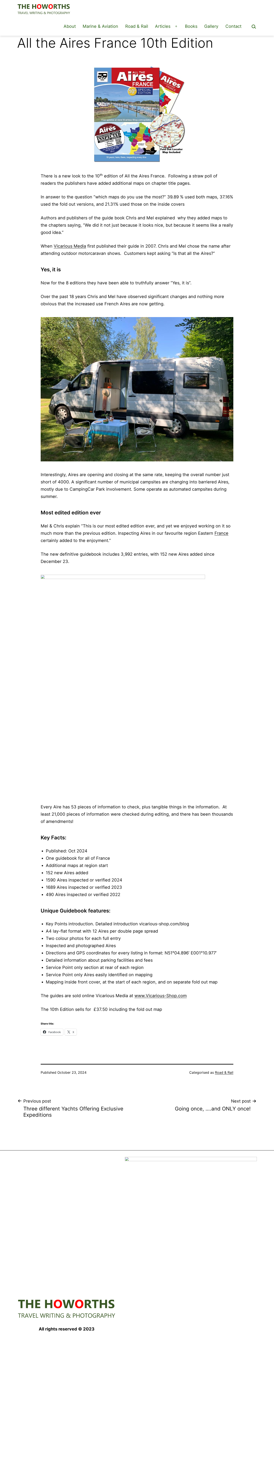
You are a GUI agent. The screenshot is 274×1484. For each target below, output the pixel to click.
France (221, 533)
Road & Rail (136, 26)
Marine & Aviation (100, 26)
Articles (162, 26)
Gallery (211, 26)
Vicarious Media (70, 246)
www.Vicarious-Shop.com (160, 995)
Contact (233, 26)
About (70, 26)
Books (191, 26)
